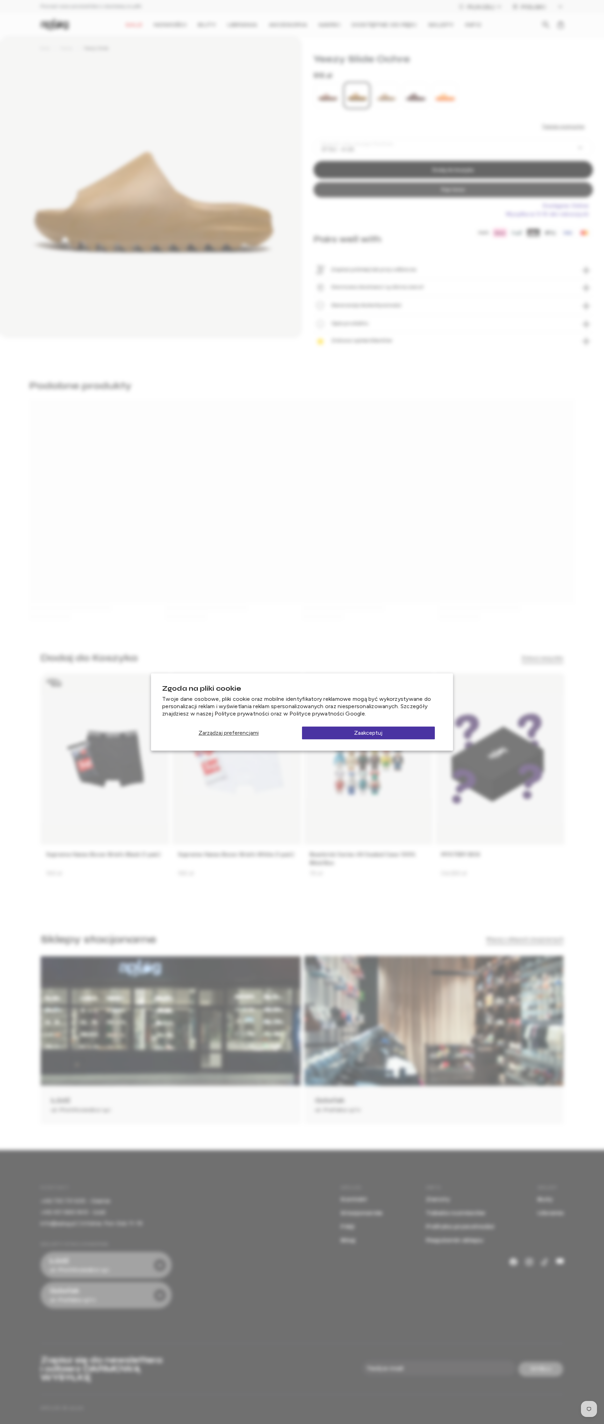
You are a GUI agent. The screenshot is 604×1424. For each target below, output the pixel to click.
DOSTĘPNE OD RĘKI (384, 24)
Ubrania (550, 1212)
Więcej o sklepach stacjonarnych (524, 939)
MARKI (330, 24)
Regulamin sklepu (454, 1240)
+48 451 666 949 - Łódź (73, 1212)
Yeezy (66, 48)
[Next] (553, 778)
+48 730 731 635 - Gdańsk (75, 1201)
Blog (348, 1240)
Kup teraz (453, 189)
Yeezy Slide (96, 48)
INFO (473, 24)
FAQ (347, 1226)
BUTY (207, 24)
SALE (133, 24)
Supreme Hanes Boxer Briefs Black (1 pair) (103, 854)
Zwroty (438, 1199)
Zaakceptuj (368, 732)
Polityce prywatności (242, 714)
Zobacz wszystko (543, 658)
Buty (45, 48)
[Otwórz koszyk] (561, 24)
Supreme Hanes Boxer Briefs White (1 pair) (236, 854)
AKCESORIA (288, 24)
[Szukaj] (546, 24)
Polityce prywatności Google (327, 714)
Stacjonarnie (361, 1212)
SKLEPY (441, 24)
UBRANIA (242, 24)
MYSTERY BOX (460, 854)
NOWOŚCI (170, 24)
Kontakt (354, 1199)
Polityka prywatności (460, 1226)
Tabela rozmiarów (563, 127)
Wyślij (541, 1368)
